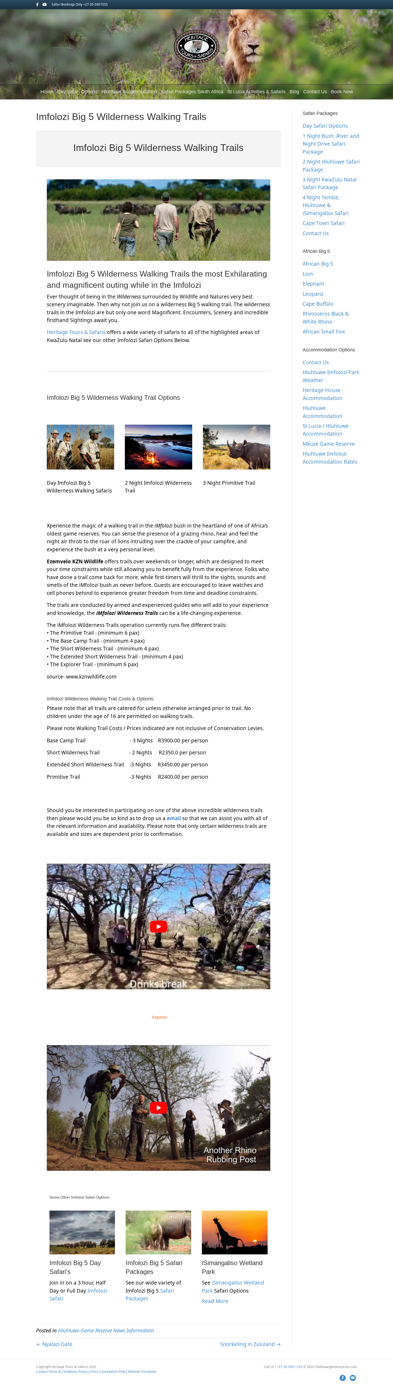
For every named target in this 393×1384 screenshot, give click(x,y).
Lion (308, 273)
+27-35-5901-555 (289, 1366)
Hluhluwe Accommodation (129, 91)
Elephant (313, 283)
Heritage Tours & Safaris (76, 332)
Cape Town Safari (324, 223)
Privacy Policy (88, 1371)
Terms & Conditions (63, 1371)
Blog (294, 91)
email (174, 818)
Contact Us (315, 91)
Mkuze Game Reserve (329, 443)
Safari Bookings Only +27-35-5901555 (80, 4)
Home (46, 91)
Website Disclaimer (142, 1371)
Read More (215, 1301)
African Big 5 (318, 263)
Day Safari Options (77, 91)
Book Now (342, 91)
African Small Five (324, 331)
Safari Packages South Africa (192, 91)
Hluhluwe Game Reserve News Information (106, 1330)
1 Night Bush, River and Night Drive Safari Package (331, 144)
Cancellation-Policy (113, 1371)
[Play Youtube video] (158, 926)
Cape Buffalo (318, 303)
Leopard (313, 293)
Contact (42, 1371)
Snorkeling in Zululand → (250, 1344)
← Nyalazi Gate (54, 1344)
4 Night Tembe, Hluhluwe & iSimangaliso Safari (326, 205)
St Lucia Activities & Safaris (256, 91)
